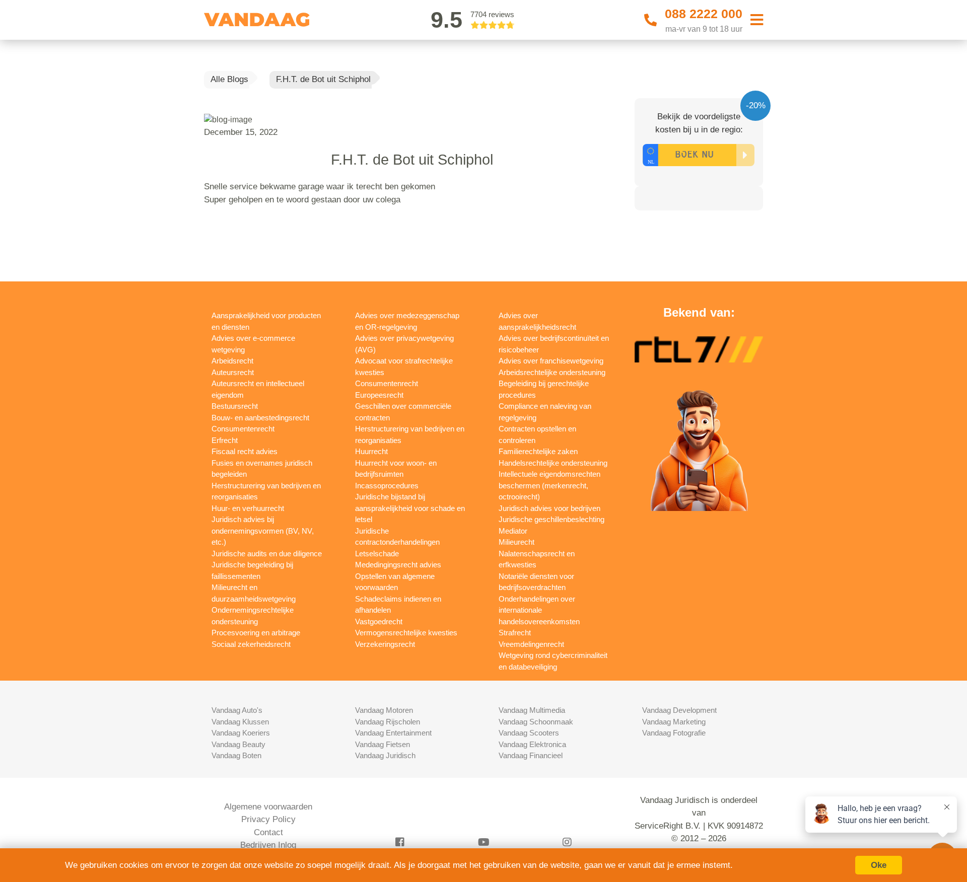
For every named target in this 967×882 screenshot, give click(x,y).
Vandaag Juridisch (385, 755)
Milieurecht (516, 542)
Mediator (513, 531)
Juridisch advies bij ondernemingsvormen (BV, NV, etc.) (263, 530)
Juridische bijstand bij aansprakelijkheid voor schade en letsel (410, 508)
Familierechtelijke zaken (538, 451)
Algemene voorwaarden (268, 807)
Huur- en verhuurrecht (248, 508)
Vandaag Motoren (384, 710)
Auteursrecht (233, 372)
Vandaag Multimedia (532, 710)
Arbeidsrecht (232, 360)
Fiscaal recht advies (245, 451)
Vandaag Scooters (529, 732)
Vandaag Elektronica (532, 744)
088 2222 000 (703, 14)
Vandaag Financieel (531, 755)
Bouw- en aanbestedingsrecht (260, 417)
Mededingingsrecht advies (398, 564)
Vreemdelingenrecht (531, 644)
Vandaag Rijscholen (387, 721)
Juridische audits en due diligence (267, 553)
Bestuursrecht (235, 406)
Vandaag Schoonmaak (536, 721)
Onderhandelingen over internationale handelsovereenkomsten (539, 610)
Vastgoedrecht (378, 621)
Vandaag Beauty (238, 744)
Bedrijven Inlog (268, 845)
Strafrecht (515, 632)
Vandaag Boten (236, 755)
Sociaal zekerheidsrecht (251, 644)
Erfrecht (225, 440)
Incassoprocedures (387, 485)
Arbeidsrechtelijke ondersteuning (552, 372)
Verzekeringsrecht (385, 644)
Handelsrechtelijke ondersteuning (553, 463)
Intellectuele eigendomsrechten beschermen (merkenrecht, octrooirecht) (549, 485)
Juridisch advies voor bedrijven (549, 508)
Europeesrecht (379, 395)
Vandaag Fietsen (382, 744)
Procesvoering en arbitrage (256, 632)
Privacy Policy (268, 819)
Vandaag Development (679, 710)
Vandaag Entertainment (393, 732)
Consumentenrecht (243, 428)
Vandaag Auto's (237, 710)
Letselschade (377, 553)
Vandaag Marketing (674, 721)
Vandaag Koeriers (241, 732)
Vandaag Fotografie (674, 732)
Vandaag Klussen (240, 721)
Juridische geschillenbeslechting (551, 519)
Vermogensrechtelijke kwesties (406, 632)
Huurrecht (371, 451)
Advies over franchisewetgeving (551, 360)
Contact (268, 832)
